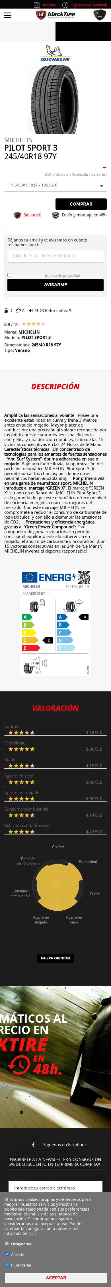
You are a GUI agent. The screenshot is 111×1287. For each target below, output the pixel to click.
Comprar (81, 204)
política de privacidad (62, 275)
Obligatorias (21, 1244)
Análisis (17, 1254)
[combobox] (55, 186)
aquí (32, 1233)
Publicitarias (21, 1265)
